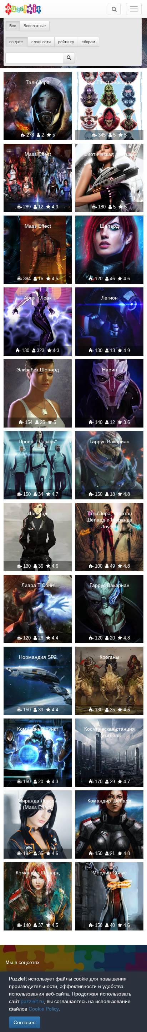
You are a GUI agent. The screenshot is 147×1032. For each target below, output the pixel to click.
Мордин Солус (109, 872)
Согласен (25, 1022)
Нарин (109, 369)
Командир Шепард (109, 801)
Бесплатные (35, 26)
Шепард (109, 226)
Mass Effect (38, 154)
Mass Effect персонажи (109, 82)
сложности (41, 42)
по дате (16, 42)
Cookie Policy (44, 1009)
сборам (88, 42)
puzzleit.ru (32, 1001)
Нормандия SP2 (38, 657)
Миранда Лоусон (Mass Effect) (37, 804)
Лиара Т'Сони (37, 585)
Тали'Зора (38, 82)
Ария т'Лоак (37, 298)
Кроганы (109, 657)
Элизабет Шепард (37, 369)
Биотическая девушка (109, 154)
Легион (109, 298)
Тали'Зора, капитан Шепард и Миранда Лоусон (109, 519)
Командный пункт (37, 729)
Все (12, 26)
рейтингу (66, 42)
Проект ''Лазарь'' (38, 441)
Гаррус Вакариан (110, 441)
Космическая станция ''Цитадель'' (109, 732)
